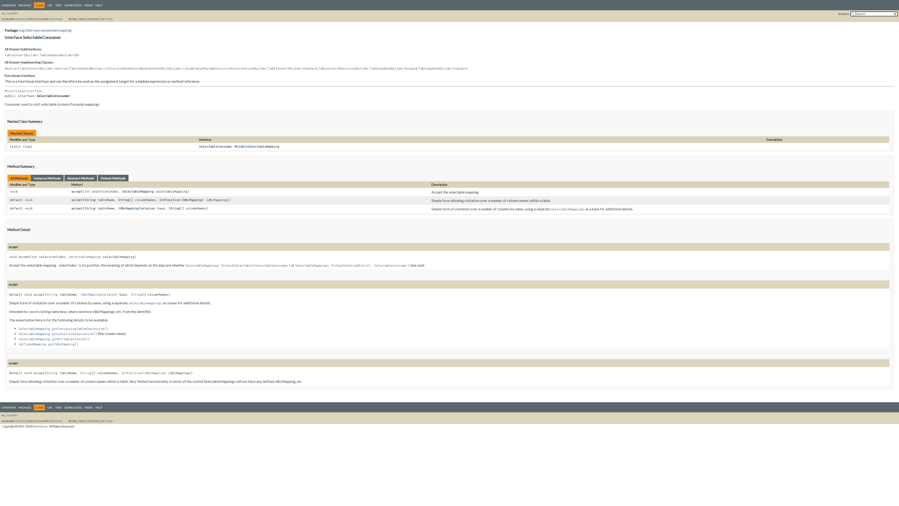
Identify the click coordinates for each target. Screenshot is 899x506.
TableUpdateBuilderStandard (443, 68)
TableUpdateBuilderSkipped (393, 68)
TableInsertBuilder (21, 55)
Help (99, 5)
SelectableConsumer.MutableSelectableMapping (239, 146)
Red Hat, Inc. (40, 426)
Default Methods (113, 178)
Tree (58, 5)
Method (56, 19)
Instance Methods (47, 178)
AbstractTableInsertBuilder (29, 68)
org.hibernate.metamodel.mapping (45, 30)
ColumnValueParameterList (205, 68)
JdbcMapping (192, 200)
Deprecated (73, 5)
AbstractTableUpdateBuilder (79, 68)
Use (49, 5)
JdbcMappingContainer (137, 208)
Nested (21, 19)
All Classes (9, 13)
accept (77, 191)
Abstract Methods (80, 178)
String (90, 200)
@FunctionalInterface (23, 91)
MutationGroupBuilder (248, 68)
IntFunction (169, 200)
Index (89, 5)
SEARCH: (843, 14)
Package (25, 5)
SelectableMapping (138, 191)
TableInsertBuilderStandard (292, 68)
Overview (8, 5)
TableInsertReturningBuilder (343, 68)
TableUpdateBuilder (57, 55)
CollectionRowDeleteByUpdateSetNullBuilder (143, 68)
